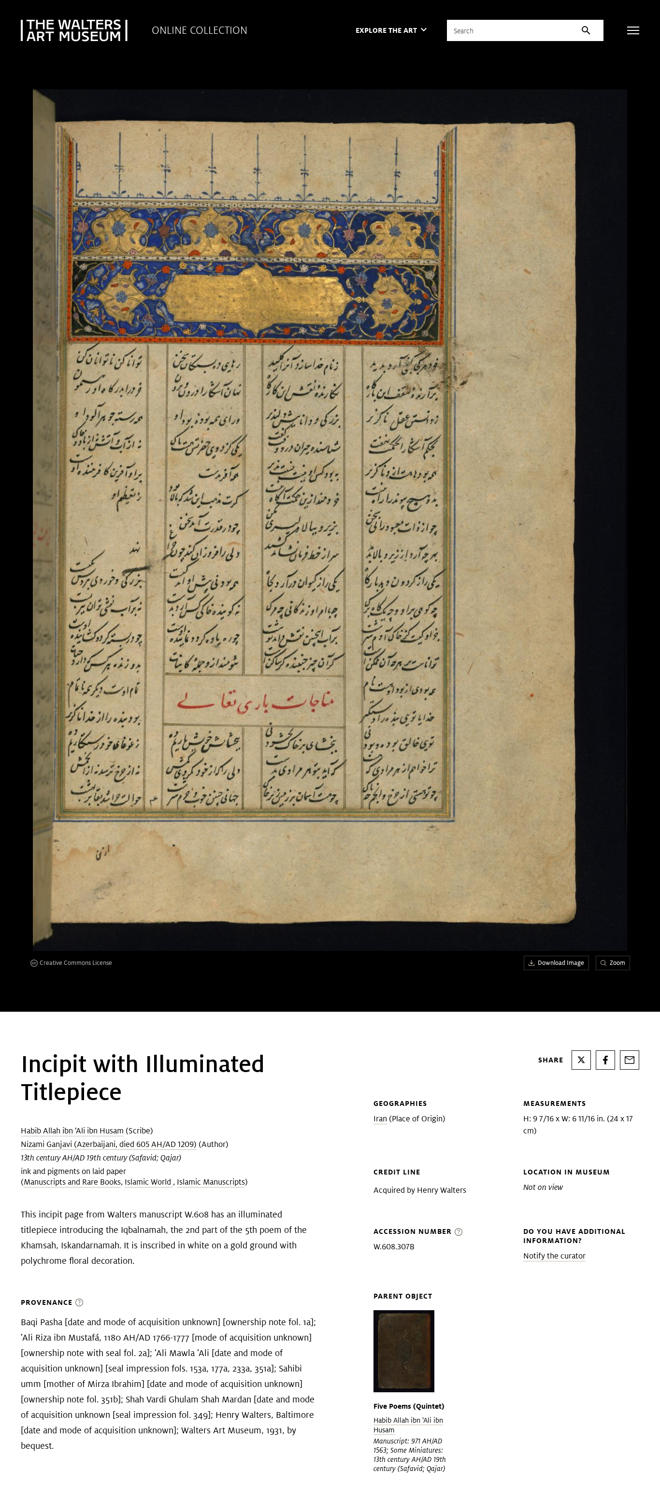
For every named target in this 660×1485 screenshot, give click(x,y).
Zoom (617, 963)
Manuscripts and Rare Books (72, 1182)
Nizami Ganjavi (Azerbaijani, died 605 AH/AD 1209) (109, 1144)
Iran (380, 1119)
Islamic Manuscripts (211, 1182)
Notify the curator (554, 1256)
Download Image (561, 963)
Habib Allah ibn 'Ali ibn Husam (72, 1131)
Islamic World (149, 1182)
